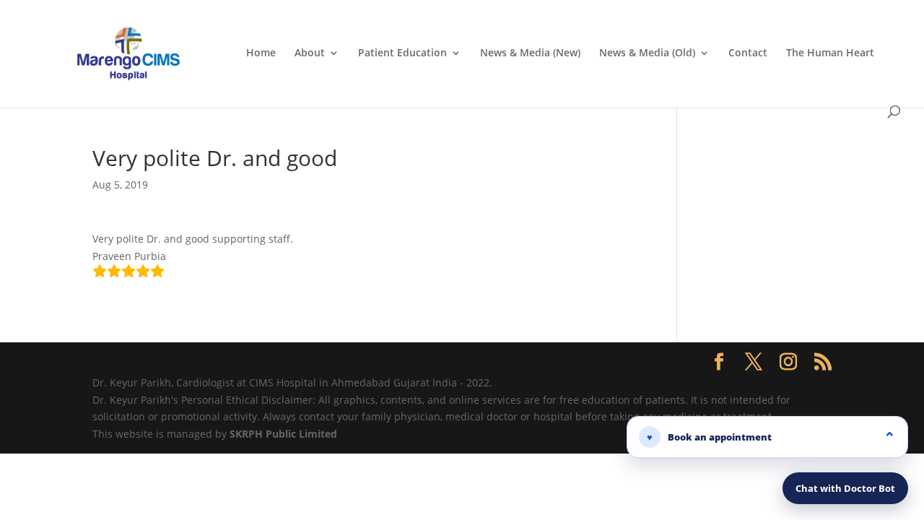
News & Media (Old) (647, 53)
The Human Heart (830, 53)
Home (261, 53)
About (310, 53)
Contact (747, 53)
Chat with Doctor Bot (845, 488)
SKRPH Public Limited (283, 434)
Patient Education (402, 53)
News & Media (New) (530, 53)
